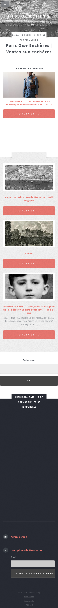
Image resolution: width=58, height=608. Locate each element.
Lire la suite (29, 108)
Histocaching (29, 16)
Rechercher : (29, 354)
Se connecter (29, 595)
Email (13, 551)
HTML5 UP (29, 599)
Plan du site (29, 591)
